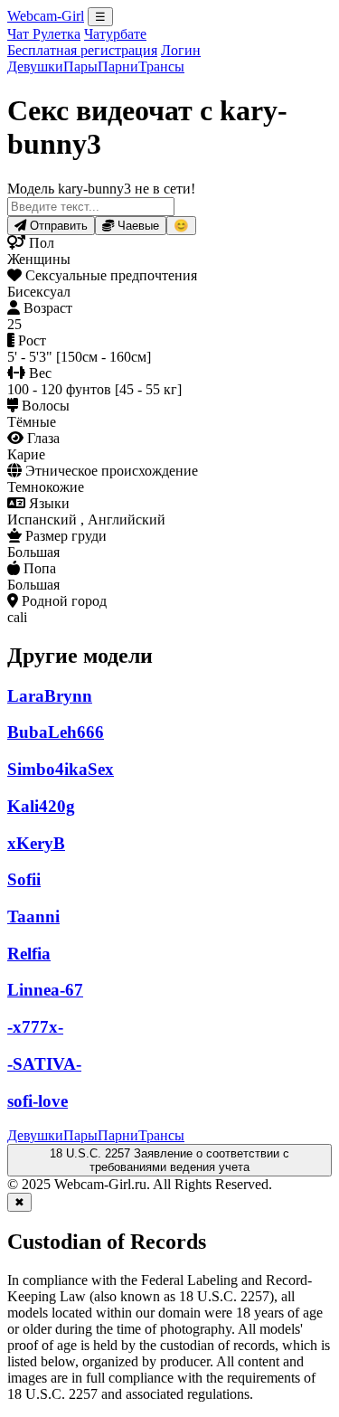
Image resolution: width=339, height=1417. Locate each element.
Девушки (35, 66)
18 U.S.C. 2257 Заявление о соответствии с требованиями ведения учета (169, 1160)
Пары (80, 66)
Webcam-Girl (45, 16)
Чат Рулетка (43, 34)
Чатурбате (115, 34)
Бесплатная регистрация (82, 50)
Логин (181, 50)
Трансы (161, 66)
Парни (118, 66)
